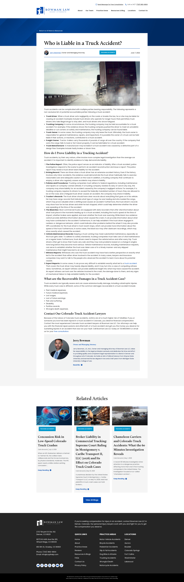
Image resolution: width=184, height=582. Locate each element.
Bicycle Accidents (107, 543)
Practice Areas (102, 10)
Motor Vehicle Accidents (110, 539)
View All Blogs (92, 500)
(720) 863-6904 (142, 4)
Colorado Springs (132, 550)
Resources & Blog (118, 10)
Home (77, 539)
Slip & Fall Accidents (108, 550)
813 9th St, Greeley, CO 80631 (48, 547)
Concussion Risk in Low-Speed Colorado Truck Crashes (52, 441)
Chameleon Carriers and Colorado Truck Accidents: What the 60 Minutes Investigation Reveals (129, 446)
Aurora (127, 543)
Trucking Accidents (108, 52)
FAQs (77, 558)
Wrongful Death (106, 561)
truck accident (130, 263)
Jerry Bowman (55, 53)
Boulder (128, 547)
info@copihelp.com (50, 554)
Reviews (78, 550)
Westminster (130, 558)
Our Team (89, 10)
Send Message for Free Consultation (110, 4)
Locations (132, 10)
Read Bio (76, 365)
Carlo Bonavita (43, 449)
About (80, 10)
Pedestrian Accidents (109, 547)
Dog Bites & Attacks (108, 554)
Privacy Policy (80, 565)
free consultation (61, 331)
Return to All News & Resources (51, 31)
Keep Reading (43, 470)
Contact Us (143, 10)
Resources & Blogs (83, 554)
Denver (128, 539)
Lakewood (129, 561)
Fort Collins (129, 554)
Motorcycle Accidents (109, 565)
